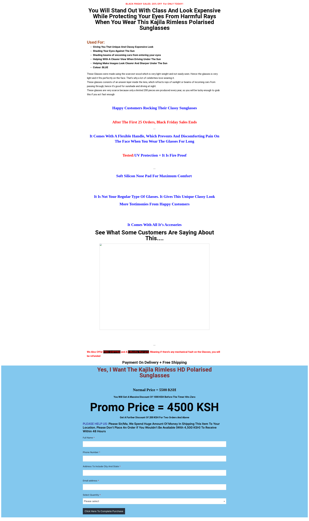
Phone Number (91, 452)
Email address (91, 480)
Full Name (89, 437)
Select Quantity (92, 495)
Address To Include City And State (101, 466)
